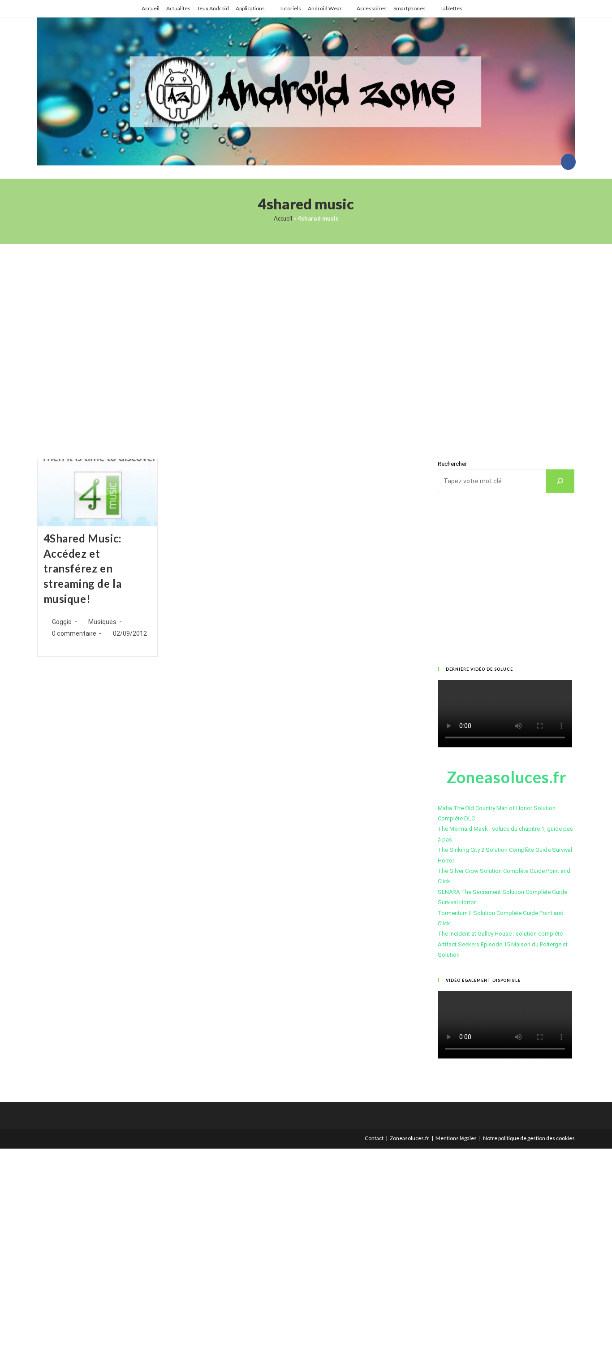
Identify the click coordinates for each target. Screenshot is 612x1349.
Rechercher (452, 463)
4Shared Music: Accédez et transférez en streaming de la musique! (82, 568)
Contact (374, 1138)
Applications (250, 8)
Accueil (150, 8)
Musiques (102, 621)
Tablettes (451, 8)
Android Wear (325, 8)
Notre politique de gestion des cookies (529, 1138)
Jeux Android (213, 8)
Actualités (178, 8)
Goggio (62, 621)
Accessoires (372, 8)
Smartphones (409, 8)
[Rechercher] (560, 481)
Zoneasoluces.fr (409, 1138)
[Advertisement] (306, 340)
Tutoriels (290, 8)
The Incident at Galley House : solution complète (500, 933)
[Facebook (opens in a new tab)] (568, 162)
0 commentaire (74, 633)
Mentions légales (456, 1138)
